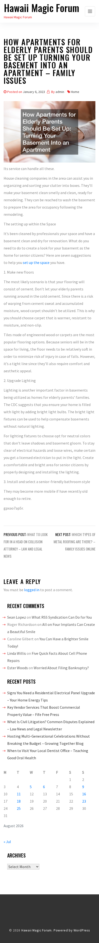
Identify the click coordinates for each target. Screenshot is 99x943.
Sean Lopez (16, 617)
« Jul (7, 841)
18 (19, 801)
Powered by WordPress (72, 930)
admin (60, 92)
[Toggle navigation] (90, 11)
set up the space (36, 262)
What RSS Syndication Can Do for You (62, 617)
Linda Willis (16, 653)
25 (19, 808)
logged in (31, 589)
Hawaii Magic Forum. (37, 930)
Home (75, 92)
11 (19, 794)
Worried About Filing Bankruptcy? (61, 667)
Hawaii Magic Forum (41, 7)
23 (84, 801)
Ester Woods (17, 667)
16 (84, 794)
